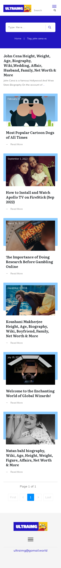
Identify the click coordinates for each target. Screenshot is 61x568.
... (44, 84)
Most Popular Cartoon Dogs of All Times (30, 122)
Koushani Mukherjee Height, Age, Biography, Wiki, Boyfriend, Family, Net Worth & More (30, 316)
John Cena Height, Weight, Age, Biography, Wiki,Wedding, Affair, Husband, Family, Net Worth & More (30, 65)
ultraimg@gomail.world (30, 550)
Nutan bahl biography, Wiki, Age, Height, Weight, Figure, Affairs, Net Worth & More (30, 445)
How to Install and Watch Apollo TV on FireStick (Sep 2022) (30, 184)
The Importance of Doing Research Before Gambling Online (30, 249)
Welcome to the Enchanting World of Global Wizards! (30, 380)
